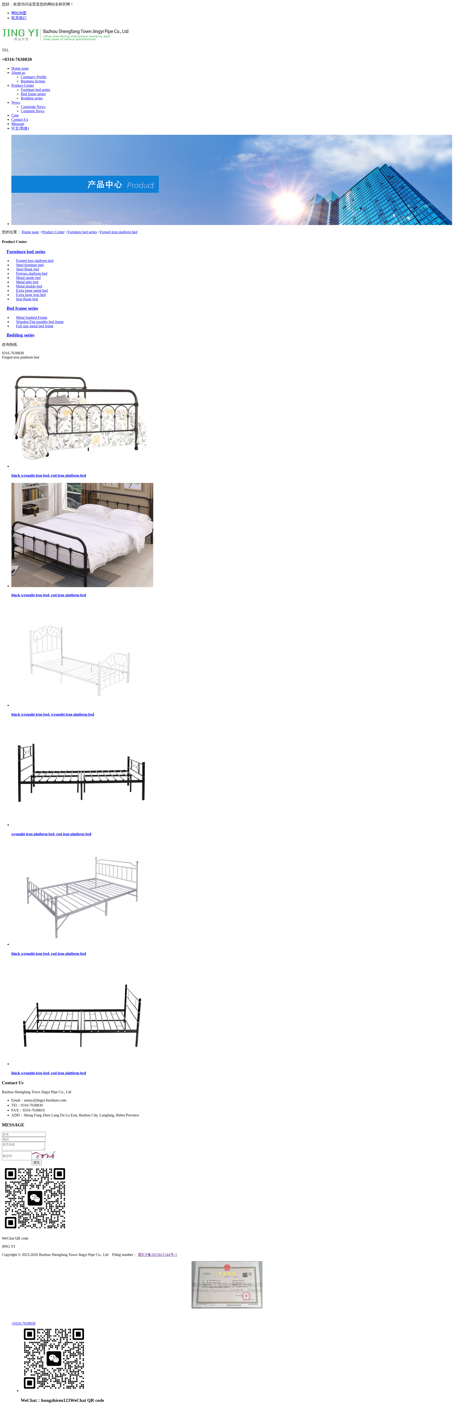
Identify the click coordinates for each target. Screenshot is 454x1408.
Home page (20, 68)
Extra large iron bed (31, 295)
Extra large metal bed (32, 290)
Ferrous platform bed (31, 273)
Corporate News (33, 107)
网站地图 (18, 13)
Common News (32, 111)
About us (18, 73)
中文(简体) (20, 128)
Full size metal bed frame (34, 326)
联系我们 (18, 18)
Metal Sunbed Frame (31, 317)
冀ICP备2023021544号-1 (157, 1255)
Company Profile (33, 77)
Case (15, 115)
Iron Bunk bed (27, 299)
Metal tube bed (27, 282)
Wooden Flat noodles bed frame (40, 322)
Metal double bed (29, 286)
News (15, 102)
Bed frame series (33, 94)
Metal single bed (28, 278)
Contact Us (19, 119)
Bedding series (32, 98)
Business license (33, 81)
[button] (43, 1155)
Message (17, 124)
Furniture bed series (35, 90)
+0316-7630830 (23, 1323)
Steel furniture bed (30, 265)
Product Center (22, 85)
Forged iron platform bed (118, 232)
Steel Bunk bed (27, 269)
